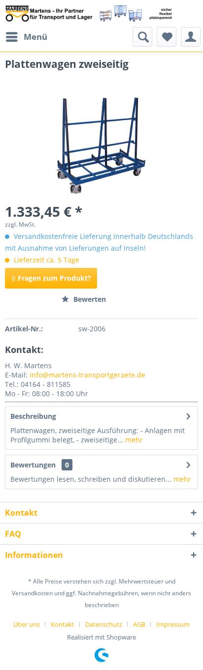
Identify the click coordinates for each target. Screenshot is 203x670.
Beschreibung (33, 416)
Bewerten (88, 299)
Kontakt (62, 624)
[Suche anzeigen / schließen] (142, 37)
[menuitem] (26, 37)
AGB (139, 624)
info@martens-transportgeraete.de (87, 374)
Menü (35, 36)
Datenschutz (103, 624)
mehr (133, 439)
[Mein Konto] (191, 37)
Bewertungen (33, 464)
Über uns (26, 624)
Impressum (173, 624)
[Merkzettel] (166, 37)
